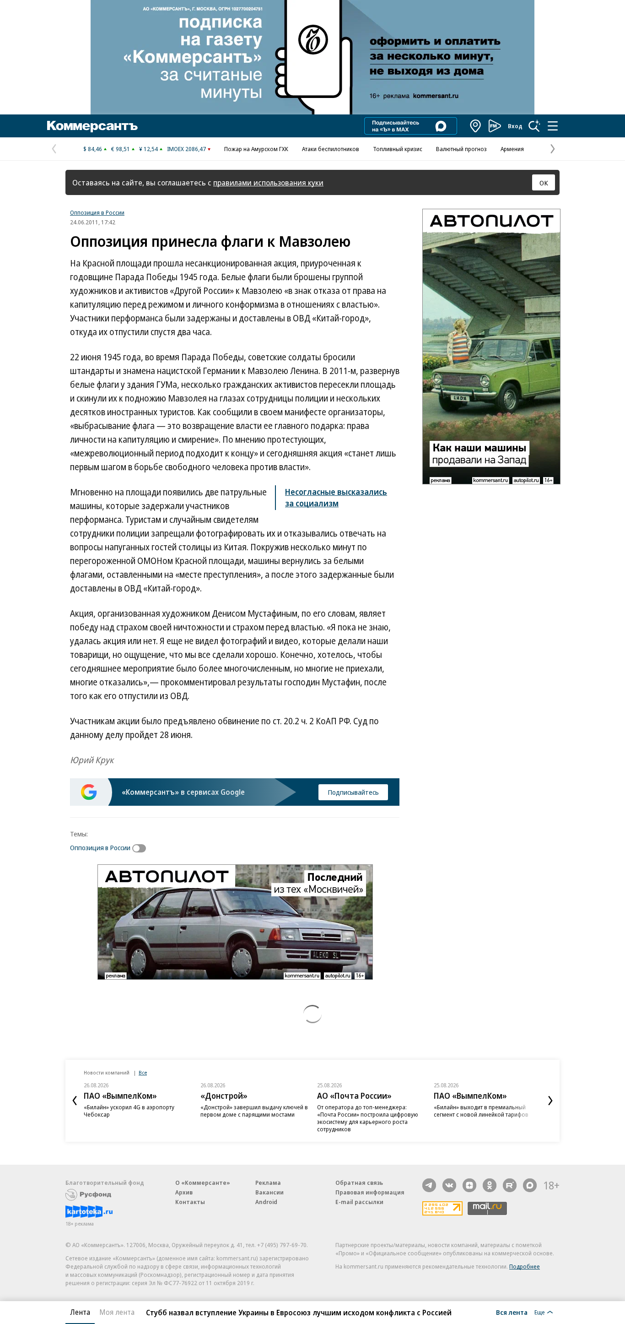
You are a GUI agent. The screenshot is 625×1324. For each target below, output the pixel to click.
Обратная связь (359, 1182)
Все (143, 1072)
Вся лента (512, 1312)
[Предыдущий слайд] (74, 1100)
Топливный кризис (397, 149)
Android (266, 1202)
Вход (515, 126)
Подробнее (524, 1266)
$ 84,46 (92, 149)
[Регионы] (476, 126)
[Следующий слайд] (550, 1100)
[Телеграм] (429, 1185)
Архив (184, 1192)
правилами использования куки (268, 182)
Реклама (268, 1182)
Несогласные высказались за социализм (336, 497)
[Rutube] (510, 1185)
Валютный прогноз (461, 149)
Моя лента (117, 1312)
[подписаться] (141, 848)
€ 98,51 (120, 149)
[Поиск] (534, 126)
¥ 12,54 (148, 149)
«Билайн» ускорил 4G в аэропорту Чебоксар (129, 1110)
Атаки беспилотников (330, 149)
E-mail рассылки (359, 1202)
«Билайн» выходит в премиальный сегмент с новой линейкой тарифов (481, 1110)
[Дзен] (469, 1185)
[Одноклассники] (489, 1185)
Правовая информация (369, 1192)
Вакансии (269, 1192)
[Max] (530, 1185)
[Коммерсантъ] (92, 125)
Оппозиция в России (97, 212)
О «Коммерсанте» (202, 1182)
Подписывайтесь (353, 792)
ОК (543, 182)
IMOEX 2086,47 (186, 149)
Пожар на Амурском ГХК (256, 149)
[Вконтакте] (449, 1185)
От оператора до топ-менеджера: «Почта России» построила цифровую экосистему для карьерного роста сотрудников (367, 1118)
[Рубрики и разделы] (553, 126)
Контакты (190, 1202)
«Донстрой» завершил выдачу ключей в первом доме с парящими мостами (254, 1110)
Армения (512, 149)
